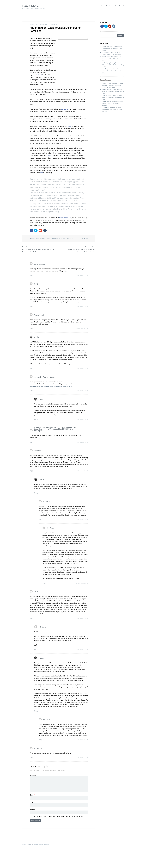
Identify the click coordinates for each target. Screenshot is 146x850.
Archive (114, 6)
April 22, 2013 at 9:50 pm (82, 306)
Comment (33, 775)
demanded (64, 109)
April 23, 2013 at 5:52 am (82, 368)
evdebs (36, 337)
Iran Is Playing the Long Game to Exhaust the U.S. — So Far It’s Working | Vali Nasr (113, 65)
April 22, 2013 (43, 24)
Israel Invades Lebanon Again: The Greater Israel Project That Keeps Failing (111, 59)
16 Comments (54, 24)
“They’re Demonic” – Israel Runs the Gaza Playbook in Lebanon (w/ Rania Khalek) (112, 48)
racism (64, 238)
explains (49, 155)
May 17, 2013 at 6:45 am (83, 757)
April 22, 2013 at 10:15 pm (82, 328)
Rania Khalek (31, 6)
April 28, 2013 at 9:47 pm (82, 649)
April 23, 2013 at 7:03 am (82, 419)
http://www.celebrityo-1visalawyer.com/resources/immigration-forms (51, 386)
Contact (121, 6)
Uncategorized (35, 238)
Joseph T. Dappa (106, 83)
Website (32, 809)
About (102, 6)
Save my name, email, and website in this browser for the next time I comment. (58, 816)
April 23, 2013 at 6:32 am (82, 390)
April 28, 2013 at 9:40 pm (82, 618)
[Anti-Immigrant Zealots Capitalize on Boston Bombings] (85, 238)
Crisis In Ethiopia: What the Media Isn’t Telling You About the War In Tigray (113, 91)
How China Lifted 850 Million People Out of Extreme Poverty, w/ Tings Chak (112, 85)
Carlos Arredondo (65, 218)
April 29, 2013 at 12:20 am (82, 711)
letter (69, 126)
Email (32, 802)
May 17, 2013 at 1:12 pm (83, 739)
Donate (108, 6)
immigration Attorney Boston (44, 377)
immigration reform (57, 238)
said (41, 172)
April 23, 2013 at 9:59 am (82, 470)
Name (32, 795)
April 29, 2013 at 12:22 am (82, 493)
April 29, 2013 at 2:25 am (82, 519)
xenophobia (70, 238)
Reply (31, 275)
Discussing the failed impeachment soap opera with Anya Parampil (112, 109)
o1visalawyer (38, 748)
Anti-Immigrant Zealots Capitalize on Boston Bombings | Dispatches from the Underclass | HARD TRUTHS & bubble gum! (55, 429)
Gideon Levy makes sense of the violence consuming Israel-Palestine (112, 103)
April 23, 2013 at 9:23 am (82, 442)
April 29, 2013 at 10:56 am (82, 583)
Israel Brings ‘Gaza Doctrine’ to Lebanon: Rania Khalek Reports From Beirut (112, 71)
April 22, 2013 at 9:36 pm (82, 275)
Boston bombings (46, 238)
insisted (39, 75)
